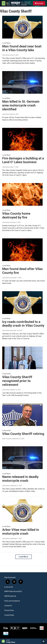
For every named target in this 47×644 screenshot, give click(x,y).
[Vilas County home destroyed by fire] (22, 194)
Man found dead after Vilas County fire (22, 271)
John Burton (6, 55)
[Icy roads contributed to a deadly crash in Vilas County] (22, 302)
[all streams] (44, 641)
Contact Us (8, 605)
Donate (40, 3)
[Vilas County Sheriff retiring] (22, 414)
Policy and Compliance (12, 601)
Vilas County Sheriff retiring (23, 434)
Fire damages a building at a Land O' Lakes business (23, 160)
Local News (6, 43)
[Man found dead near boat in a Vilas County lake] (22, 27)
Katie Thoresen (6, 438)
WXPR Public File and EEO (13, 591)
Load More (23, 557)
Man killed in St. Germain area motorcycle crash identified (20, 105)
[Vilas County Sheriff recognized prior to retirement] (22, 358)
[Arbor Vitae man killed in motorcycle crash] (22, 510)
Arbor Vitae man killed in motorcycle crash (20, 531)
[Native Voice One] (42, 628)
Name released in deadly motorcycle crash (20, 479)
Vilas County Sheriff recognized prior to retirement (17, 381)
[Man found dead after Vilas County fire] (22, 249)
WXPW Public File (10, 596)
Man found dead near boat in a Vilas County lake (21, 48)
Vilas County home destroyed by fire (16, 215)
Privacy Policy (9, 610)
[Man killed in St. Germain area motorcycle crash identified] (22, 82)
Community (6, 374)
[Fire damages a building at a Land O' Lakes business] (22, 139)
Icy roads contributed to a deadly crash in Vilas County (23, 324)
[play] (3, 641)
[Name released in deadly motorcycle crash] (22, 457)
